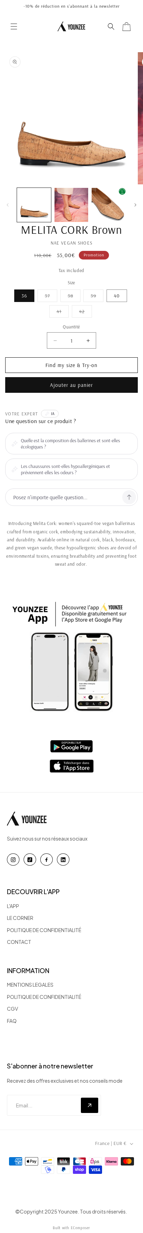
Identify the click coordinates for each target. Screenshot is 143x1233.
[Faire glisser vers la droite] (135, 205)
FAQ (12, 1021)
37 (51, 297)
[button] (14, 26)
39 (97, 297)
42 (85, 313)
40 (117, 296)
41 (63, 313)
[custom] (13, 859)
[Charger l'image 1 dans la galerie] (34, 205)
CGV (12, 1008)
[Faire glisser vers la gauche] (7, 205)
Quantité (71, 326)
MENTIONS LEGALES (30, 984)
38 (74, 297)
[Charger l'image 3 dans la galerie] (109, 205)
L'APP (13, 906)
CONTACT (19, 942)
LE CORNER (20, 918)
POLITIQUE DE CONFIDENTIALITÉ (44, 930)
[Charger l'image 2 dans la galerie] (71, 205)
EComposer (80, 1227)
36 (24, 296)
